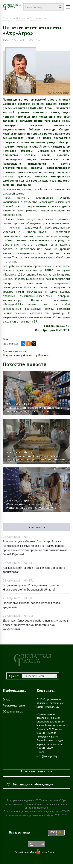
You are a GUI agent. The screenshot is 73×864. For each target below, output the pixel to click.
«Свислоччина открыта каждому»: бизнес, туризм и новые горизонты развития (34, 505)
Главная (7, 18)
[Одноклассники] (28, 343)
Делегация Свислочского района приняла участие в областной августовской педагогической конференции (36, 625)
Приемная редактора (36, 771)
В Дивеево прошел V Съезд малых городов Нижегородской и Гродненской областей (31, 587)
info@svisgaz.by (46, 756)
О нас (6, 699)
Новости (20, 18)
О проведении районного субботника (26, 355)
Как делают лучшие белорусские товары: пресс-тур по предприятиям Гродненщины (35, 457)
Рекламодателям (14, 705)
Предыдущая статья (14, 351)
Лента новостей (36, 527)
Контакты (45, 690)
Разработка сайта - (25, 852)
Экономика (36, 18)
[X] (33, 343)
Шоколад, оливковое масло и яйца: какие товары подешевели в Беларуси (34, 409)
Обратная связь (13, 711)
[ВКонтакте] (23, 343)
